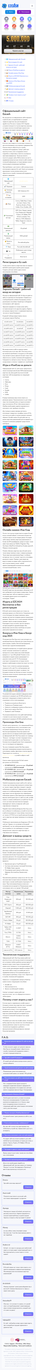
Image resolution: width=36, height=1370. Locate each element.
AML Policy (26, 1344)
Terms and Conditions (25, 1346)
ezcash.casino (24, 181)
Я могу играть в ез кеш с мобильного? (16, 1123)
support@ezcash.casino (9, 1355)
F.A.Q (7, 1344)
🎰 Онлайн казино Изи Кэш (15, 73)
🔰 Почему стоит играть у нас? (16, 95)
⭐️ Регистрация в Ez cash (14, 62)
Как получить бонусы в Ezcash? (14, 1094)
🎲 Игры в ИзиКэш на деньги (15, 70)
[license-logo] (20, 1339)
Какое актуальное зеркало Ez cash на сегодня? (18, 1042)
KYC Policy (18, 1344)
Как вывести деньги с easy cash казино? (16, 1149)
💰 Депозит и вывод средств (15, 89)
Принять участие (18, 51)
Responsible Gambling (10, 1346)
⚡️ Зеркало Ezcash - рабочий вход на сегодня (15, 66)
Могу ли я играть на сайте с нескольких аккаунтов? (18, 1079)
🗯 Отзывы (10, 101)
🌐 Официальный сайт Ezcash (15, 59)
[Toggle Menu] (32, 6)
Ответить (28, 1187)
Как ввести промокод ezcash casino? (16, 1160)
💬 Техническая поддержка (15, 92)
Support (12, 1344)
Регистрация (25, 12)
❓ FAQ (8, 98)
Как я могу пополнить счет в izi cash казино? (18, 1135)
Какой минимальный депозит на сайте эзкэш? (19, 1068)
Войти (11, 12)
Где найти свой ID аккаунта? (13, 1058)
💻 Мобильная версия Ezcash (15, 86)
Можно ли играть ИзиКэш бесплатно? (16, 1113)
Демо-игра (9, 430)
